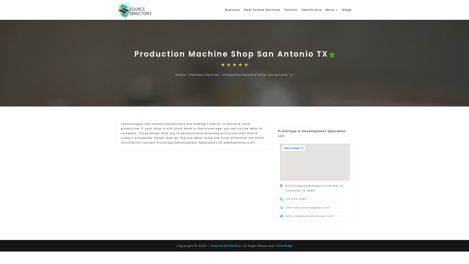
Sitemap (284, 246)
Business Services (204, 75)
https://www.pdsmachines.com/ (310, 216)
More (330, 10)
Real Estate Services (262, 10)
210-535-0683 (296, 199)
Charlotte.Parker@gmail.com (308, 207)
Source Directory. (226, 246)
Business (232, 10)
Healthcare (312, 10)
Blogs (347, 10)
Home (181, 75)
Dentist (291, 10)
